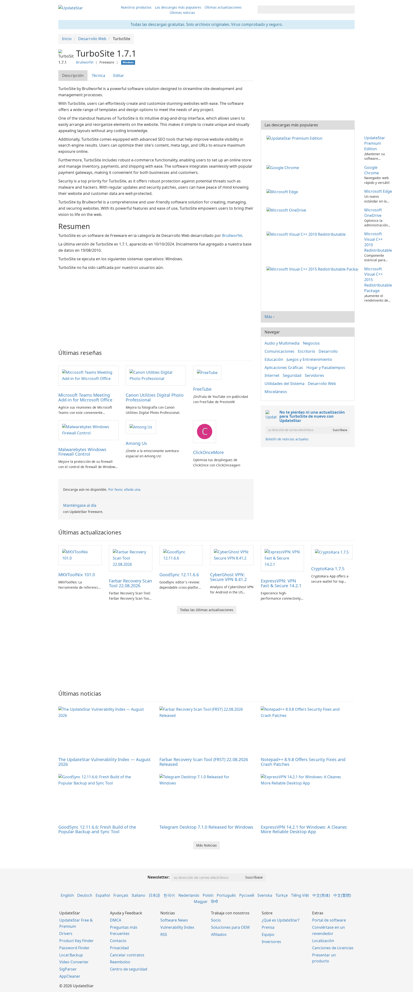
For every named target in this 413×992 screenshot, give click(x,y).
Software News (174, 920)
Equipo (268, 934)
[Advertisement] (156, 306)
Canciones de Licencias (332, 947)
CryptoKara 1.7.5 (327, 568)
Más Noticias (206, 845)
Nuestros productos (136, 7)
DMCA (115, 920)
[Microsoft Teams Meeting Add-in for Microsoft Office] (88, 375)
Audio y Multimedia (282, 343)
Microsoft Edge (378, 191)
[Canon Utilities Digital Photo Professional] (156, 375)
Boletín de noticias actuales (287, 439)
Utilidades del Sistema (284, 383)
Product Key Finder (76, 940)
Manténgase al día (79, 505)
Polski (208, 895)
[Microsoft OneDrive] (287, 210)
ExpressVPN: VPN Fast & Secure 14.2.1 (281, 583)
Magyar (201, 901)
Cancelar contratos (127, 955)
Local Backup (71, 955)
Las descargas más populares (178, 7)
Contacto (118, 940)
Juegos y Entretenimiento (309, 359)
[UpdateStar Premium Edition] (295, 137)
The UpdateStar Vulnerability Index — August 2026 (104, 762)
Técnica (98, 75)
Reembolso (120, 962)
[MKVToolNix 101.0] (80, 555)
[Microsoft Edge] (283, 191)
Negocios (311, 343)
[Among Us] (141, 426)
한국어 (169, 895)
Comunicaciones (279, 351)
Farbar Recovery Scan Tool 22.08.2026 (130, 583)
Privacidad (119, 947)
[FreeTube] (207, 372)
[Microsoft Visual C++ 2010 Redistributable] (307, 233)
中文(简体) (321, 895)
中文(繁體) (342, 895)
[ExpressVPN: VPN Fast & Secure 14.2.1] (282, 557)
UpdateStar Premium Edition (374, 143)
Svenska (264, 895)
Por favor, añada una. (124, 489)
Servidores (314, 375)
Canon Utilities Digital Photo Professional (155, 397)
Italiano (138, 895)
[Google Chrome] (283, 167)
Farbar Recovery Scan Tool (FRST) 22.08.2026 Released (203, 762)
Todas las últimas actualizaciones (206, 610)
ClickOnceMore (208, 452)
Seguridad (292, 375)
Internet (272, 375)
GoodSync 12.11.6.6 (179, 574)
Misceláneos (276, 391)
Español (103, 895)
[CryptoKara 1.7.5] (332, 552)
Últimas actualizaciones (223, 7)
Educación (274, 359)
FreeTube (202, 389)
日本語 (154, 895)
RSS (163, 934)
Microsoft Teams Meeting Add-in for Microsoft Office (85, 397)
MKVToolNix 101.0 (76, 574)
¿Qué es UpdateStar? (280, 920)
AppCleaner (69, 976)
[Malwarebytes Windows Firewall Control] (88, 429)
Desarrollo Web (322, 383)
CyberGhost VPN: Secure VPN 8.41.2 (228, 577)
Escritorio (306, 351)
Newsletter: (158, 877)
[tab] (73, 75)
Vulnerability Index (177, 927)
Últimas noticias (182, 12)
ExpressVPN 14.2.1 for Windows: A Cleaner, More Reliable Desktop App (304, 829)
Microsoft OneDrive (373, 212)
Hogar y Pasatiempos (325, 367)
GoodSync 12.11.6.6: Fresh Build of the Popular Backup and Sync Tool (97, 829)
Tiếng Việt (300, 895)
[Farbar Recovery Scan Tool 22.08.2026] (131, 557)
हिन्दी (214, 901)
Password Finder (74, 947)
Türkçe (282, 895)
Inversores (271, 941)
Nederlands (188, 895)
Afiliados (219, 934)
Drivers (65, 933)
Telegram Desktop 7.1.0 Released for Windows (206, 827)
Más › (269, 316)
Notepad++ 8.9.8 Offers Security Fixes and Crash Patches (303, 762)
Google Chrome (371, 170)
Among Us (136, 443)
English (67, 895)
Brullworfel (84, 62)
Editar (118, 75)
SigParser (68, 969)
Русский (246, 895)
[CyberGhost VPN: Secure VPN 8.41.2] (232, 555)
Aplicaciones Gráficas (284, 367)
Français (120, 895)
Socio (216, 920)
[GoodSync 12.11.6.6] (181, 555)
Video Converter (74, 962)
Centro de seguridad (128, 969)
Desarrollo (328, 351)
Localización (323, 940)
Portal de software (329, 920)
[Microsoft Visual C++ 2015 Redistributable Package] (313, 269)
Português (226, 895)
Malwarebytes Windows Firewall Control (82, 452)
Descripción (73, 75)
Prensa (268, 927)
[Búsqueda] (350, 9)
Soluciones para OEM (230, 927)
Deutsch (84, 895)
